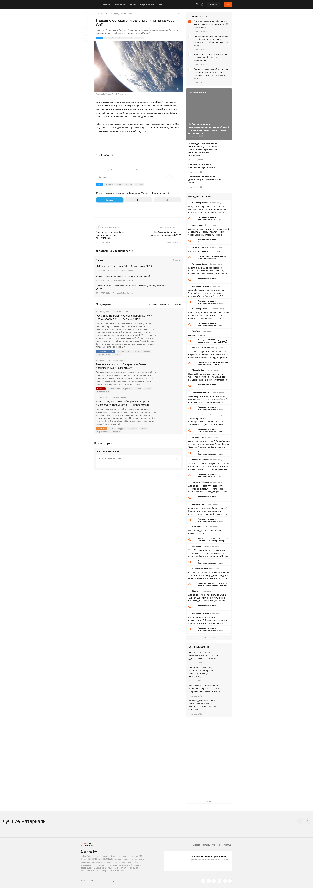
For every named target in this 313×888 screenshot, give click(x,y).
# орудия (121, 429)
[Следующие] (308, 821)
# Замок (112, 429)
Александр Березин (200, 203)
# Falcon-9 (109, 38)
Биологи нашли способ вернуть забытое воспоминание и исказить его (121, 366)
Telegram (109, 200)
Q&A (160, 4)
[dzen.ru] (219, 881)
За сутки (153, 304)
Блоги (133, 4)
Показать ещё (209, 637)
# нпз (108, 355)
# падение (138, 38)
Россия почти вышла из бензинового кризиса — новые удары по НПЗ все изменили (125, 317)
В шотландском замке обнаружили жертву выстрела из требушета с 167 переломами (122, 403)
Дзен (138, 200)
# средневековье (103, 432)
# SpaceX (128, 38)
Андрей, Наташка (196, 335)
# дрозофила (128, 389)
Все (133, 251)
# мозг (138, 389)
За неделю (164, 304)
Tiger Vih (196, 591)
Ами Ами (196, 331)
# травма (116, 432)
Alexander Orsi (198, 370)
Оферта (196, 845)
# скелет (143, 429)
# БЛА (128, 351)
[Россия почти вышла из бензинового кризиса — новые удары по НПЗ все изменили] (170, 324)
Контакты (206, 845)
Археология (101, 429)
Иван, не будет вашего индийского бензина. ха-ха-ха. (204, 532)
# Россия (116, 355)
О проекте (217, 845)
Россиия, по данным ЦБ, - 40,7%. (204, 251)
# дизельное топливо (142, 351)
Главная (105, 4)
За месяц (176, 304)
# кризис (100, 355)
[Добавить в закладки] (85, 14)
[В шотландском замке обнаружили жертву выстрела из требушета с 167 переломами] (170, 410)
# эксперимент (103, 392)
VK (167, 200)
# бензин (120, 351)
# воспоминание (113, 389)
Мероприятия (147, 4)
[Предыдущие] (300, 821)
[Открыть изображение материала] (138, 66)
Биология (101, 389)
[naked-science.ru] (230, 881)
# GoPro (118, 38)
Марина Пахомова (200, 569)
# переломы (132, 429)
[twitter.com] (203, 881)
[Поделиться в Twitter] (85, 27)
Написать (214, 4)
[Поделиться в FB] (85, 21)
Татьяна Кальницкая (201, 348)
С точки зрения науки (105, 351)
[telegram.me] (225, 881)
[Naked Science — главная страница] (90, 4)
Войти (228, 4)
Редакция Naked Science (123, 14)
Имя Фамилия (198, 225)
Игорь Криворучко (200, 247)
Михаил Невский (199, 527)
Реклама (227, 845)
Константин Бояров (200, 392)
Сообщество (120, 4)
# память (147, 389)
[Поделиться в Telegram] (85, 33)
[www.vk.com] (209, 881)
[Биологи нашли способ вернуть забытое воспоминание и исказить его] (170, 373)
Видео (99, 38)
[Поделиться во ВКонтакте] (85, 39)
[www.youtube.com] (214, 881)
